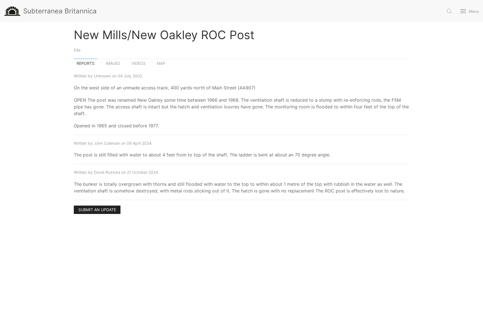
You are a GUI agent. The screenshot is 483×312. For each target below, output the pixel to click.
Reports (85, 63)
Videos (138, 63)
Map (161, 63)
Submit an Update (97, 209)
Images (113, 63)
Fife (77, 50)
